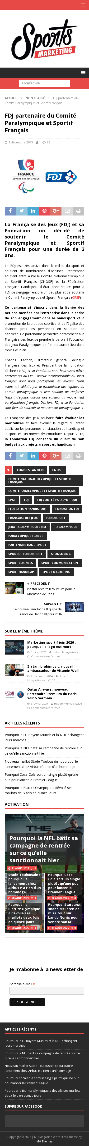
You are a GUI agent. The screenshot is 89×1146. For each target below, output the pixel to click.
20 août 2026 (20, 898)
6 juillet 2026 (38, 652)
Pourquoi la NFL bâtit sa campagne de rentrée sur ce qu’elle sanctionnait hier (43, 849)
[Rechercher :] (44, 83)
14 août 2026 (60, 928)
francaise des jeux (23, 518)
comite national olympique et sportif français (39, 480)
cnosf (57, 470)
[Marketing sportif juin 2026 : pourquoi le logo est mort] (14, 647)
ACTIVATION (17, 804)
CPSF (76, 297)
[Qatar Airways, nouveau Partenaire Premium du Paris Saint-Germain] (14, 694)
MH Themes (44, 1141)
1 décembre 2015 (21, 142)
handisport (56, 518)
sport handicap (21, 572)
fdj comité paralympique (57, 500)
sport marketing (56, 572)
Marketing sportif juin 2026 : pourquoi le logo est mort (51, 644)
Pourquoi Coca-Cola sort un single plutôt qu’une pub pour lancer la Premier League (64, 883)
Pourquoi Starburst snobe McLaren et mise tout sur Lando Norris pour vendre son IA (64, 913)
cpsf (11, 500)
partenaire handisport (27, 545)
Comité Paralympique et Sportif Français (41, 491)
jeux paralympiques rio (27, 527)
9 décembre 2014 (42, 676)
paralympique (66, 527)
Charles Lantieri (30, 470)
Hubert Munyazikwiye (66, 652)
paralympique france (25, 536)
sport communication (59, 563)
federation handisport (27, 509)
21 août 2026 (20, 868)
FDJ (26, 500)
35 (53, 680)
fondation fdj (67, 509)
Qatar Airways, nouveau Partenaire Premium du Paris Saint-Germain (52, 693)
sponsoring (61, 554)
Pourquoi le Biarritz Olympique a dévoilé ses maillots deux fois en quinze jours (24, 913)
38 (48, 142)
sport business (20, 563)
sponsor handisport (25, 554)
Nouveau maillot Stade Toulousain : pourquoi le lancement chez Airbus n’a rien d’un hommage (24, 881)
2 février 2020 (39, 703)
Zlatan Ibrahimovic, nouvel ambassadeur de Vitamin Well (53, 668)
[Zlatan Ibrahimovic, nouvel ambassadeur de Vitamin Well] (14, 670)
